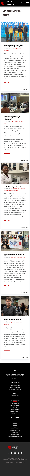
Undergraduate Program (15, 389)
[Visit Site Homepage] (15, 372)
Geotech (13, 49)
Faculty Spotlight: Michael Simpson (12, 320)
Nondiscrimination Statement (15, 436)
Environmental (15, 188)
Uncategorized (13, 190)
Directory (15, 423)
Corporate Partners (15, 405)
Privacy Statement (15, 434)
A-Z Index (15, 421)
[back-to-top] (28, 473)
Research (19, 49)
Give (15, 391)
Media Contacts (21, 462)
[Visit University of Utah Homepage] (2, 3)
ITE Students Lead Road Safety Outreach (14, 255)
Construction (14, 121)
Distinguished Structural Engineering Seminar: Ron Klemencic (12, 118)
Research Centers (15, 413)
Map (15, 427)
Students (6, 50)
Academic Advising (15, 403)
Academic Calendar (15, 430)
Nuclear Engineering (16, 323)
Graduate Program (15, 387)
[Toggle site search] (21, 3)
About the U (13, 462)
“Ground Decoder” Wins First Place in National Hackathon (13, 46)
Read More (7, 82)
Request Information (15, 411)
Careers (15, 425)
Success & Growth (15, 409)
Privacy (7, 462)
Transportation (20, 257)
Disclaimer (15, 432)
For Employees (15, 395)
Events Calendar (15, 429)
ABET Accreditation (15, 385)
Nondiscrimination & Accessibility (11, 459)
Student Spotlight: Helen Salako (14, 187)
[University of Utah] (15, 447)
